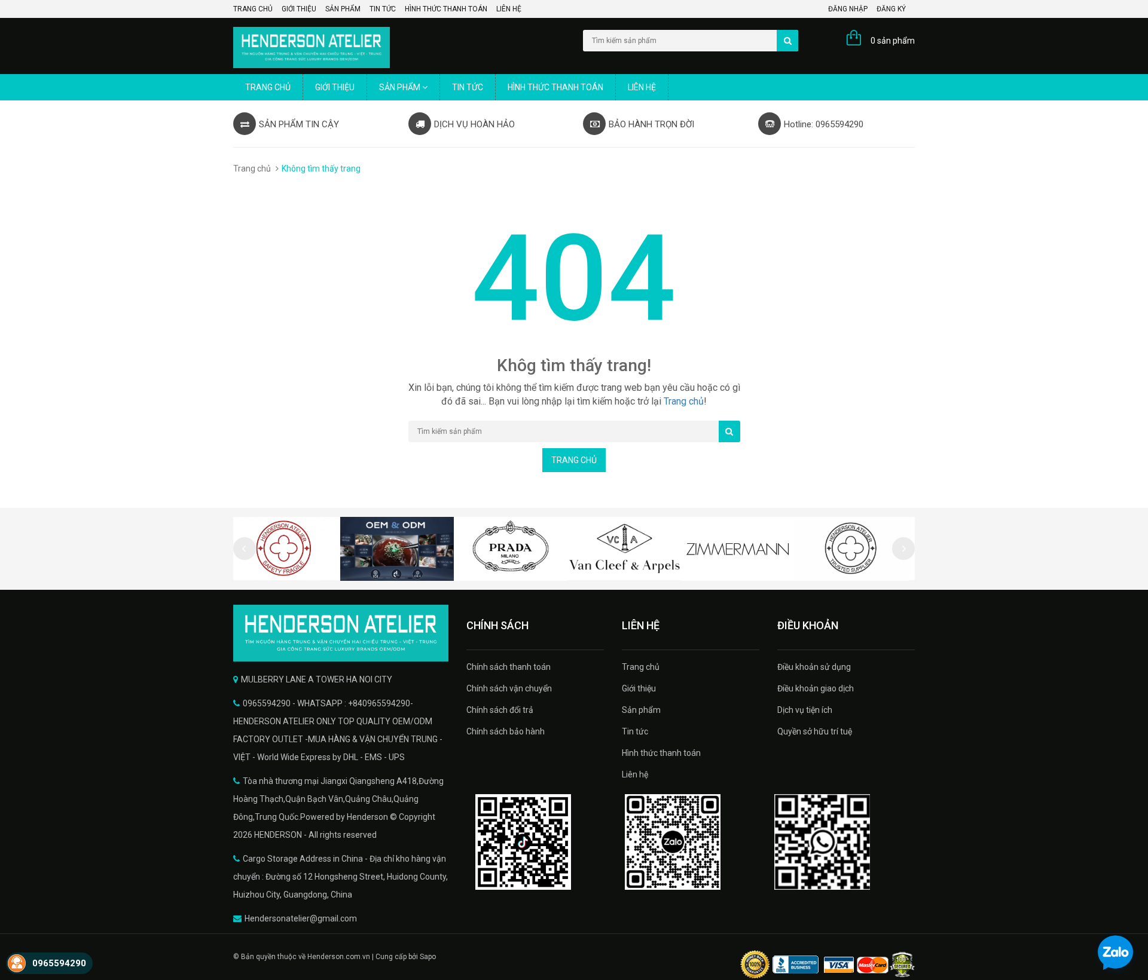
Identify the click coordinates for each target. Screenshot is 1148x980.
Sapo (428, 957)
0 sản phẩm (893, 40)
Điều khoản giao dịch (815, 688)
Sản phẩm (343, 9)
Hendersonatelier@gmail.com (301, 918)
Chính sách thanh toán (508, 667)
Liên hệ (508, 9)
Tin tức (383, 9)
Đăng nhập (848, 9)
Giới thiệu (299, 9)
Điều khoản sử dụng (814, 667)
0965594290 (59, 963)
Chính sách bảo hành (505, 731)
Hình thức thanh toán (446, 9)
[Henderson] (340, 633)
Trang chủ (253, 9)
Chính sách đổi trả (499, 710)
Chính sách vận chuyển (509, 688)
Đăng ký (891, 9)
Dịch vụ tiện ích (804, 710)
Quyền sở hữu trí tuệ (814, 731)
